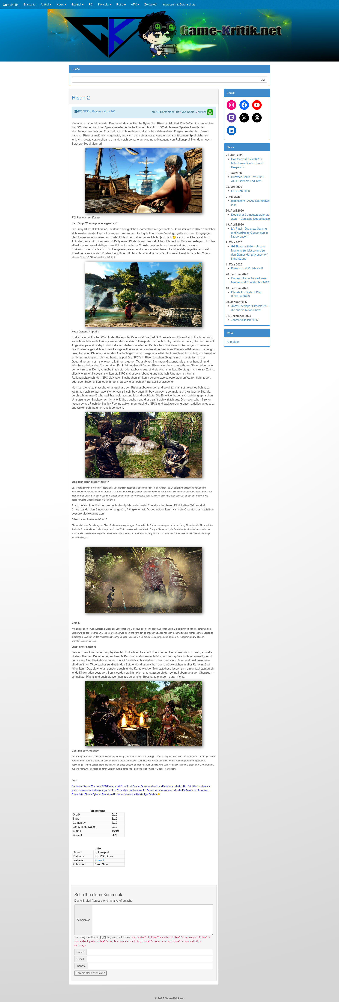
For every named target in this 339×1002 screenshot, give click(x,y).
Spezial (77, 4)
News (60, 4)
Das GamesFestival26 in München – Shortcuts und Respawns (247, 163)
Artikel (45, 4)
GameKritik (10, 4)
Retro (120, 4)
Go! (263, 79)
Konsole (103, 4)
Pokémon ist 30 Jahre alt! (247, 268)
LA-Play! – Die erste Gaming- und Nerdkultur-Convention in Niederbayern (249, 232)
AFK (134, 4)
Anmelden (233, 342)
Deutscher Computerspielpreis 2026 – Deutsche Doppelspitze (250, 216)
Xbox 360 (109, 111)
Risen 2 (81, 97)
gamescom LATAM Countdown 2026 (250, 203)
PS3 (87, 111)
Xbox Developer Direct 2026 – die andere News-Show (250, 308)
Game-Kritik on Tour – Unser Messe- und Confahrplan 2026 (250, 280)
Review (96, 111)
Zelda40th (150, 4)
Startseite (29, 4)
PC (91, 4)
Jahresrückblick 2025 (244, 320)
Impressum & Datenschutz (178, 4)
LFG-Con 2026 (240, 191)
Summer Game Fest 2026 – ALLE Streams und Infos (248, 179)
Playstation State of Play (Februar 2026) (246, 294)
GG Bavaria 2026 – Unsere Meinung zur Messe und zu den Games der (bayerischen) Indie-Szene (249, 252)
